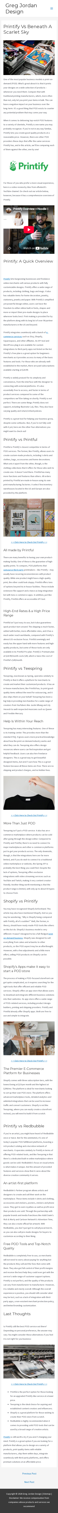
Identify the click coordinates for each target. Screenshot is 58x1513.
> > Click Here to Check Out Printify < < (29, 542)
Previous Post (29, 1473)
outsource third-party (13, 569)
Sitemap (47, 1493)
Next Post (29, 1482)
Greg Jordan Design (21, 8)
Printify (6, 278)
